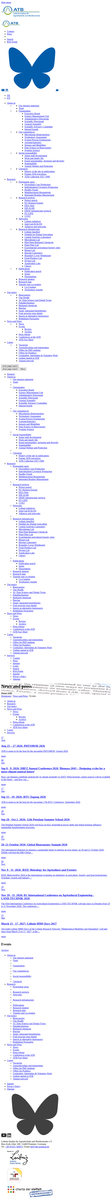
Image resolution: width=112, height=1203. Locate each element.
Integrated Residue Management (39, 195)
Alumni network (26, 360)
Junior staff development (35, 155)
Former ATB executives (35, 174)
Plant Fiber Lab (31, 245)
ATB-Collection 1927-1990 (37, 176)
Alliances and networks (35, 226)
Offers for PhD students (30, 350)
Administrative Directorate (36, 119)
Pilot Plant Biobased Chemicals (38, 242)
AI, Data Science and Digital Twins (35, 300)
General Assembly (32, 124)
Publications (24, 268)
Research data (25, 282)
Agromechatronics (32, 142)
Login (15, 666)
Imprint (16, 674)
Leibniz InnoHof (32, 232)
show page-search (10, 366)
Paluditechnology (27, 303)
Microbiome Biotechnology (37, 134)
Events (22, 326)
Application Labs (32, 263)
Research (11, 179)
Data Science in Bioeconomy (37, 148)
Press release (24, 334)
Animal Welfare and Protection (38, 166)
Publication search (32, 271)
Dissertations (30, 276)
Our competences (27, 132)
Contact (10, 31)
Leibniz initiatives (32, 221)
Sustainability (30, 163)
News (21, 324)
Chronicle (23, 169)
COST (27, 216)
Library (27, 266)
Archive (28, 332)
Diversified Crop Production (37, 184)
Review (28, 329)
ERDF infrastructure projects (37, 211)
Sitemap (16, 679)
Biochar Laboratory (33, 253)
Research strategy (27, 279)
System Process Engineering (37, 140)
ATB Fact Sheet (26, 339)
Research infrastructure (29, 229)
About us (11, 103)
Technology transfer (33, 289)
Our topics (12, 292)
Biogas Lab (29, 250)
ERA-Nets (29, 205)
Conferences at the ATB (30, 337)
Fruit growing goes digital (30, 313)
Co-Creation (30, 287)
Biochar (22, 308)
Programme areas (27, 182)
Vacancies (23, 345)
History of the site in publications (39, 171)
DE (8, 95)
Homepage (6, 696)
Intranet (16, 663)
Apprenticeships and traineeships (34, 347)
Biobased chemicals (28, 305)
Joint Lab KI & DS (33, 224)
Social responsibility (28, 153)
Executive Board (32, 113)
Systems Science (32, 150)
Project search (30, 200)
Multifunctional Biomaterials (37, 192)
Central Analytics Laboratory (37, 237)
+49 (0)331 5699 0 (14, 1146)
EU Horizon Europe (33, 203)
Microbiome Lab (32, 240)
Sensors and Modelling (35, 145)
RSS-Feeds (12, 42)
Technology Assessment (35, 137)
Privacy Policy (19, 676)
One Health (24, 297)
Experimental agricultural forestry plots (42, 247)
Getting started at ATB (29, 358)
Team (21, 108)
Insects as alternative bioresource (34, 316)
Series (27, 274)
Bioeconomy (24, 295)
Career (10, 342)
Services (11, 655)
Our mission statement (29, 105)
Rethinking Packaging (29, 318)
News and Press (14, 321)
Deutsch (11, 374)
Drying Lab (29, 261)
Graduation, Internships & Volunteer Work (38, 355)
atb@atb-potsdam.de (39, 1146)
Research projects (27, 197)
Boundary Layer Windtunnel (37, 255)
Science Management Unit (36, 116)
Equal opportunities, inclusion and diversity (44, 161)
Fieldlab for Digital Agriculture (38, 234)
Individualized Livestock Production (41, 187)
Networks (23, 218)
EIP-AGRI (29, 208)
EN (8, 98)
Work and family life (33, 158)
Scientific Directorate (34, 121)
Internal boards (31, 129)
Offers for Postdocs (27, 353)
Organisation (24, 111)
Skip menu (6, 2)
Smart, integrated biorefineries (32, 311)
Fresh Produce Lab (33, 258)
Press (9, 34)
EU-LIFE (28, 213)
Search (10, 39)
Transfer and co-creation (30, 284)
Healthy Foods (31, 190)
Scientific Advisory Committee (38, 126)
